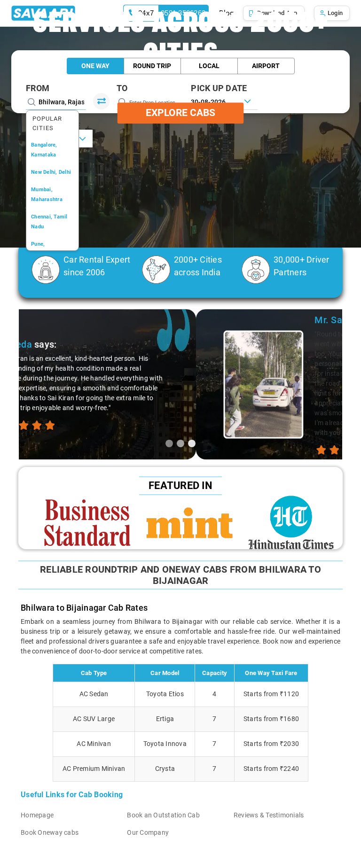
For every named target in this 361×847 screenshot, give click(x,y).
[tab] (169, 443)
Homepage (37, 815)
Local (209, 66)
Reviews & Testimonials (269, 815)
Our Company (148, 832)
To (122, 88)
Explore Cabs (180, 112)
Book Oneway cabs (49, 832)
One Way (95, 66)
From (37, 88)
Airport (266, 66)
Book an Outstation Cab (163, 815)
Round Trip (152, 66)
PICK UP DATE (219, 88)
